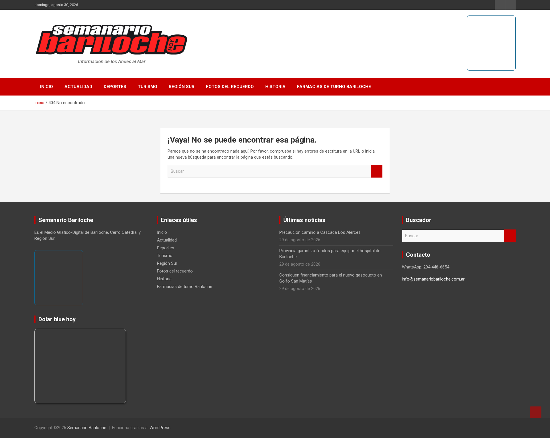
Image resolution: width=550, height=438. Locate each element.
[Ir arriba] (535, 412)
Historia (275, 86)
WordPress (160, 427)
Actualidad (78, 86)
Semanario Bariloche (86, 427)
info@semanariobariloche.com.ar (433, 279)
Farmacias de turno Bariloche (334, 86)
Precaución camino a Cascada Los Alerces (320, 232)
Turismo (147, 86)
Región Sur (182, 86)
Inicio (46, 86)
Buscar (376, 171)
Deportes (115, 86)
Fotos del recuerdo (230, 86)
